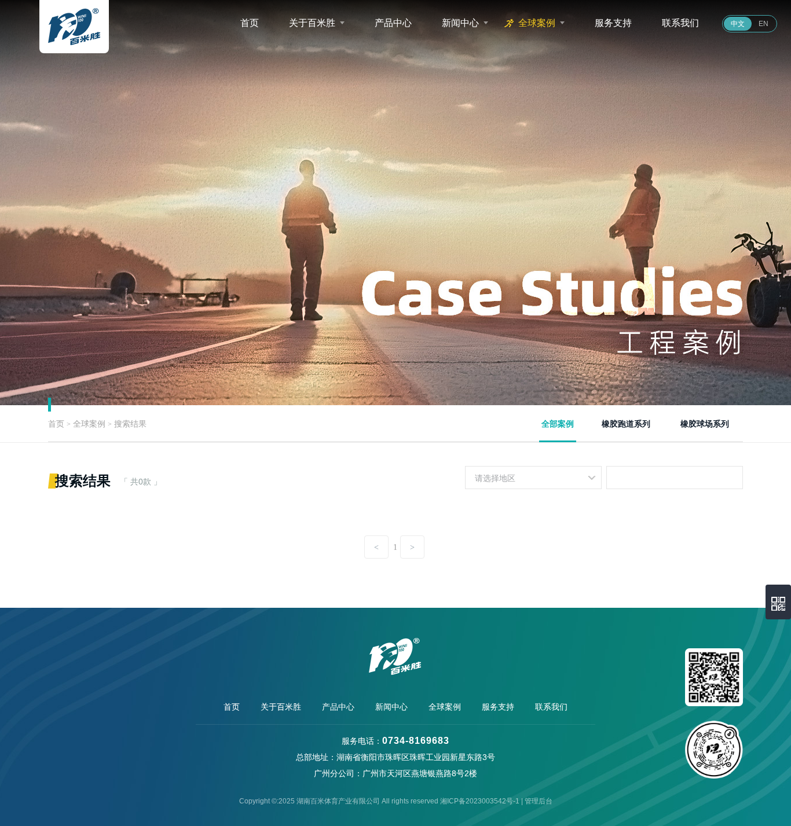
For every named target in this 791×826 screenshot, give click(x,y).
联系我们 (680, 23)
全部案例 (557, 423)
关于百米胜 (312, 23)
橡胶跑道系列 (626, 423)
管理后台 (538, 801)
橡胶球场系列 (704, 423)
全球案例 (536, 23)
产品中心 (393, 23)
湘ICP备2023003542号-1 (479, 801)
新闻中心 (460, 23)
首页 (249, 23)
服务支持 (613, 23)
